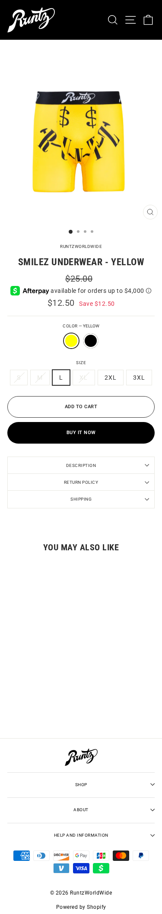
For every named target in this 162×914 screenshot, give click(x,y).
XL (83, 377)
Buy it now (81, 432)
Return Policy (81, 482)
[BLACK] (91, 351)
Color (81, 326)
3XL (139, 377)
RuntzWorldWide (81, 246)
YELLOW (71, 340)
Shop (81, 784)
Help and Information (81, 835)
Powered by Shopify (81, 907)
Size (81, 362)
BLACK (90, 340)
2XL (111, 377)
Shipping (81, 499)
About (81, 809)
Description (81, 465)
